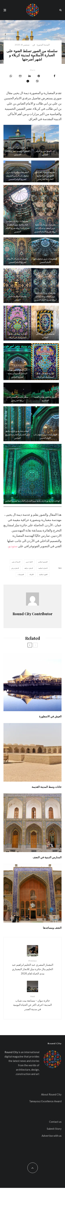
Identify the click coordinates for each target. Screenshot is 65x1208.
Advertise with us (52, 1135)
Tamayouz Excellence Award (45, 1101)
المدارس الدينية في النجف (47, 857)
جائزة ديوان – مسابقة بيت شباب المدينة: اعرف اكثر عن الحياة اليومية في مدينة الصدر (32, 1003)
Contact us (55, 1121)
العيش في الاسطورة (50, 716)
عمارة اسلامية (42, 568)
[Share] (54, 76)
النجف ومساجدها (52, 927)
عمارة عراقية (28, 568)
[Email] (20, 76)
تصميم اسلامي (42, 562)
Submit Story (54, 1128)
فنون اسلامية (43, 574)
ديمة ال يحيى (16, 562)
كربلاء (31, 574)
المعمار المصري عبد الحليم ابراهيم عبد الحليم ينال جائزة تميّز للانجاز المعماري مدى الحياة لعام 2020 (32, 967)
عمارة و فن (14, 568)
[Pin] (39, 76)
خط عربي (29, 562)
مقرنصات (20, 574)
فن (33, 44)
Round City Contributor (33, 613)
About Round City (51, 1094)
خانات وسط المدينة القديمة (47, 786)
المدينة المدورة (43, 44)
